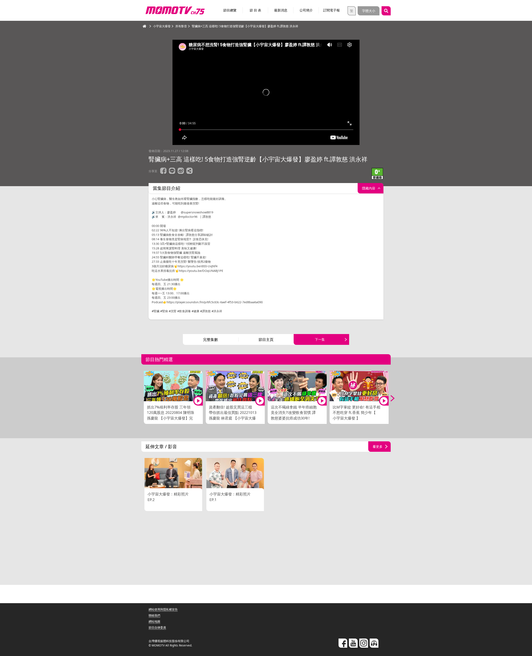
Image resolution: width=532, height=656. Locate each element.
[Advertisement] (266, 548)
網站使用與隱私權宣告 (163, 609)
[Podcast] (374, 643)
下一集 (320, 339)
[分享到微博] (180, 171)
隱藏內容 (368, 188)
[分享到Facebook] (163, 171)
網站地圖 (154, 621)
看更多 (378, 446)
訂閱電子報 (331, 10)
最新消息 (280, 10)
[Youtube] (353, 643)
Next (389, 398)
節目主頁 (266, 339)
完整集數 (210, 339)
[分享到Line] (172, 171)
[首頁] (144, 26)
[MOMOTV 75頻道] (175, 10)
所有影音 (181, 26)
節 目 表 (255, 10)
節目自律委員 (157, 627)
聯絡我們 (154, 615)
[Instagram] (363, 643)
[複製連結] (189, 171)
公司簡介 (306, 10)
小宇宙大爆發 (162, 26)
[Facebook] (343, 643)
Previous (142, 398)
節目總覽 (229, 10)
